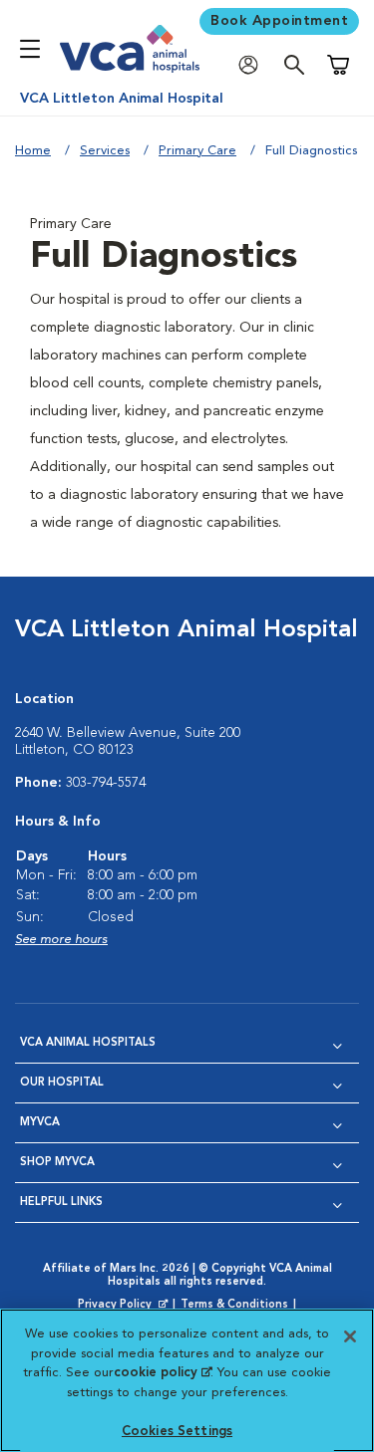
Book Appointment (279, 21)
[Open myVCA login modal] (253, 65)
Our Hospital (62, 1083)
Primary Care (197, 150)
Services (105, 150)
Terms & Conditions (234, 1305)
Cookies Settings (177, 1431)
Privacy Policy (125, 1306)
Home (33, 150)
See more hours (61, 939)
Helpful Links (61, 1202)
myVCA (40, 1122)
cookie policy (162, 1372)
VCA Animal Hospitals (88, 1043)
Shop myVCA (57, 1162)
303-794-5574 (106, 783)
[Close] (350, 1336)
